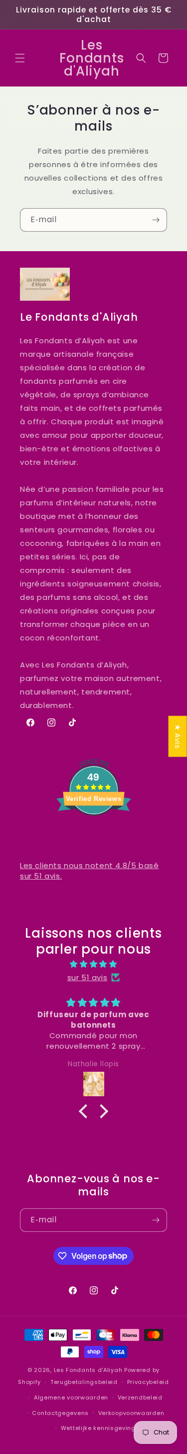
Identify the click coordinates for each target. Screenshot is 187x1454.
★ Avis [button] (178, 736)
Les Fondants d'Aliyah (89, 1370)
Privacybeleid (148, 1382)
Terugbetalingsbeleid (84, 1382)
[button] (20, 58)
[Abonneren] (156, 220)
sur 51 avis (87, 977)
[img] (93, 964)
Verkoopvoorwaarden (131, 1413)
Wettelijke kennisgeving (98, 1428)
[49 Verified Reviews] (93, 833)
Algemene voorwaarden (71, 1397)
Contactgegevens (60, 1413)
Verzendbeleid (140, 1397)
